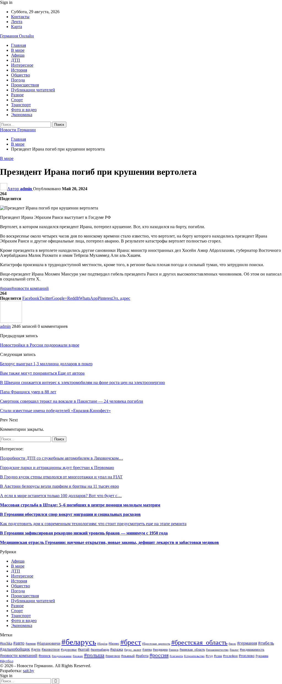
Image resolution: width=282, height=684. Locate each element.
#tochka (6, 643)
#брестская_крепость (156, 643)
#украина (262, 656)
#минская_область (192, 650)
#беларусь (78, 641)
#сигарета (176, 656)
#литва (147, 650)
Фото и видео (24, 109)
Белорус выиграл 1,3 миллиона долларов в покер (46, 363)
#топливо (246, 656)
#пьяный (128, 656)
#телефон (230, 656)
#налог (234, 649)
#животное (51, 649)
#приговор (112, 656)
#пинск (45, 656)
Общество (20, 75)
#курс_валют (132, 649)
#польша (94, 655)
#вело (232, 643)
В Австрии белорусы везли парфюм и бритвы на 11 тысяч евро (59, 486)
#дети (35, 649)
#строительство (194, 656)
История (19, 70)
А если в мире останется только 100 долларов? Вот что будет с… (61, 495)
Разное (17, 94)
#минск (173, 649)
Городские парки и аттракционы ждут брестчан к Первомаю (57, 467)
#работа (142, 656)
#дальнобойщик (15, 649)
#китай (84, 649)
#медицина (160, 650)
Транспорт (21, 104)
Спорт (17, 99)
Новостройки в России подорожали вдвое (39, 345)
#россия (159, 655)
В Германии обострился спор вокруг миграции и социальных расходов (70, 514)
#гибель (266, 643)
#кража (116, 649)
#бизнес (114, 643)
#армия (31, 643)
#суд (209, 656)
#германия (247, 643)
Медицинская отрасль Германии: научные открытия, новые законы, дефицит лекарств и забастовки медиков (109, 542)
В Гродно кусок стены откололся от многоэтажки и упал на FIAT (61, 477)
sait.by (28, 670)
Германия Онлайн (17, 36)
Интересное (22, 65)
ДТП (15, 60)
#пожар (78, 656)
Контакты (20, 16)
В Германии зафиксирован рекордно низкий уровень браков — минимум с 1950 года (84, 533)
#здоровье (69, 650)
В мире (18, 50)
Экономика (21, 114)
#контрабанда (100, 650)
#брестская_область (199, 642)
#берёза (102, 643)
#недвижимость (252, 650)
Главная (18, 45)
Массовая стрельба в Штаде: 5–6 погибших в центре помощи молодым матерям (80, 505)
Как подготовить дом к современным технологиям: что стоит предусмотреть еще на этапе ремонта (93, 523)
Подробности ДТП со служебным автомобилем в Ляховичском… (61, 458)
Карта (16, 26)
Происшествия (25, 85)
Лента (16, 21)
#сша (218, 656)
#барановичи (48, 643)
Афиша (18, 55)
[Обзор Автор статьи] (11, 321)
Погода (18, 80)
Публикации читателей (33, 90)
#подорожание (62, 656)
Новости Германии (18, 129)
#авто (19, 643)
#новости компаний (30, 288)
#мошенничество (217, 649)
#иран (5, 288)
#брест (130, 642)
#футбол (6, 661)
